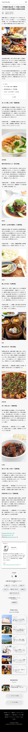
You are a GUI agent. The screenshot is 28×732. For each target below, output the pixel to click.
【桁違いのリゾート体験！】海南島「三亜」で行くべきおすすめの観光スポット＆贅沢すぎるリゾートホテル (19, 640)
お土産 (21, 585)
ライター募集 (21, 714)
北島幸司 (14, 637)
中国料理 (14, 602)
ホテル (5, 589)
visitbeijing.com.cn (6, 535)
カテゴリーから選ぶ (15, 695)
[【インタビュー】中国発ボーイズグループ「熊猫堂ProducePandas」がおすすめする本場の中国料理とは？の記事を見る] (7, 649)
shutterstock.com (11, 537)
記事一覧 (6, 716)
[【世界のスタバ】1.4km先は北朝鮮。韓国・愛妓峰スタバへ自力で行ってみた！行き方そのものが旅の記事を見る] (7, 619)
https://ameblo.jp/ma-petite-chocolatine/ (11, 564)
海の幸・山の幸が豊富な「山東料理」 (11, 92)
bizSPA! (14, 719)
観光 (6, 585)
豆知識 (22, 589)
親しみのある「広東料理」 (9, 94)
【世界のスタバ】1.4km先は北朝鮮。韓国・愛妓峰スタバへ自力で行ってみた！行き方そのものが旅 (19, 620)
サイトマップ (12, 716)
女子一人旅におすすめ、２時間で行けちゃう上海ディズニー (19, 670)
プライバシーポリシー (20, 712)
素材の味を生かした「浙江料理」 (10, 89)
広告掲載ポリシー (8, 714)
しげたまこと (15, 617)
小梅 (13, 658)
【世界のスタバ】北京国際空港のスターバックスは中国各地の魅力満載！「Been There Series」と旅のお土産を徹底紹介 (19, 631)
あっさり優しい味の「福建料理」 (10, 86)
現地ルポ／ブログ (14, 589)
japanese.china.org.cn (7, 533)
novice (22, 716)
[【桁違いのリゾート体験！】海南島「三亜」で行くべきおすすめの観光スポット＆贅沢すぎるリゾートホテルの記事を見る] (7, 639)
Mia (13, 668)
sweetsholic (11, 12)
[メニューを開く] (26, 2)
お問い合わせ (14, 714)
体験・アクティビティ (14, 593)
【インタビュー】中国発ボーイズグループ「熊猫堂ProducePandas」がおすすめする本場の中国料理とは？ (19, 651)
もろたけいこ (15, 627)
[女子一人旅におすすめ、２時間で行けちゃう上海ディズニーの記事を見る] (7, 669)
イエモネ (17, 716)
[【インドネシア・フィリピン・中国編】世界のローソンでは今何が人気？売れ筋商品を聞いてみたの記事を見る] (7, 659)
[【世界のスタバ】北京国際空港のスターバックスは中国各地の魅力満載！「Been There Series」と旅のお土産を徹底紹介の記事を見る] (7, 629)
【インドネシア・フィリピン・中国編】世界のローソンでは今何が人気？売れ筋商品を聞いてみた (19, 661)
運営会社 (13, 712)
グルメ (14, 585)
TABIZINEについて (7, 712)
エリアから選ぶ (15, 702)
